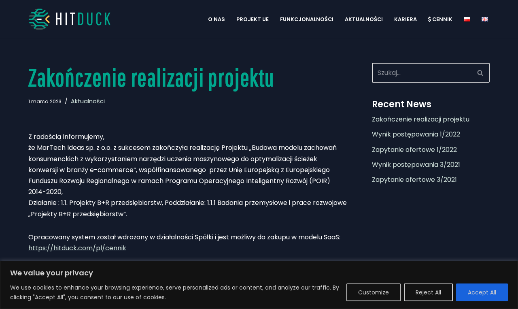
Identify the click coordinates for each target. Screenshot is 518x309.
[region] (259, 285)
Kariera (405, 19)
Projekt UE (252, 19)
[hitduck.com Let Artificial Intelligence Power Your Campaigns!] (72, 19)
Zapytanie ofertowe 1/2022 (414, 149)
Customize (373, 292)
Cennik (442, 19)
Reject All (428, 292)
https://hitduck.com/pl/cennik (77, 248)
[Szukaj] (480, 73)
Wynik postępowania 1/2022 (416, 134)
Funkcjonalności (306, 19)
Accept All (482, 292)
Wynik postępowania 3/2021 (416, 164)
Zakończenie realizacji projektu (420, 119)
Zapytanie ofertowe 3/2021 (414, 179)
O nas (216, 19)
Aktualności (364, 19)
